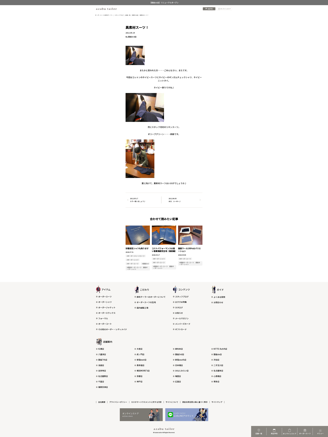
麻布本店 (179, 348)
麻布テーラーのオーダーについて (151, 296)
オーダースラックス (106, 313)
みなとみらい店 (182, 370)
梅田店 (178, 376)
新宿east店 (141, 359)
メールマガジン (182, 318)
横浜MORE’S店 (143, 370)
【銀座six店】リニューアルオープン (164, 2)
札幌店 (101, 348)
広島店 (178, 381)
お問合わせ (218, 302)
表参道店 (140, 365)
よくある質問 (219, 297)
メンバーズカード (182, 323)
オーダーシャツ (105, 302)
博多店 (216, 381)
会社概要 (101, 402)
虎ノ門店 (140, 354)
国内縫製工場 (142, 307)
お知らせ (179, 313)
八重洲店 (102, 354)
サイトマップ (217, 402)
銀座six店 (218, 354)
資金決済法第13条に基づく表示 (195, 402)
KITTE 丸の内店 (220, 348)
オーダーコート (105, 323)
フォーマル (103, 318)
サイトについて (172, 402)
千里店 (101, 381)
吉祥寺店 (102, 370)
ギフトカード (181, 329)
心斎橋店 (217, 376)
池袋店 (101, 365)
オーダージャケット (106, 307)
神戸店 (139, 381)
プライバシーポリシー (118, 402)
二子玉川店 (218, 365)
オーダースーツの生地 (146, 302)
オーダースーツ (105, 296)
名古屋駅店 (103, 376)
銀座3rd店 (179, 354)
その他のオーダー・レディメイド (112, 329)
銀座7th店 (102, 359)
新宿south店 (180, 359)
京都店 (139, 376)
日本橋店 (179, 365)
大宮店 (139, 348)
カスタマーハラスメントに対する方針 (146, 402)
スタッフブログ (182, 296)
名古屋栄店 (218, 370)
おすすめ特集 (181, 302)
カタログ (179, 307)
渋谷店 (216, 359)
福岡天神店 (103, 387)
